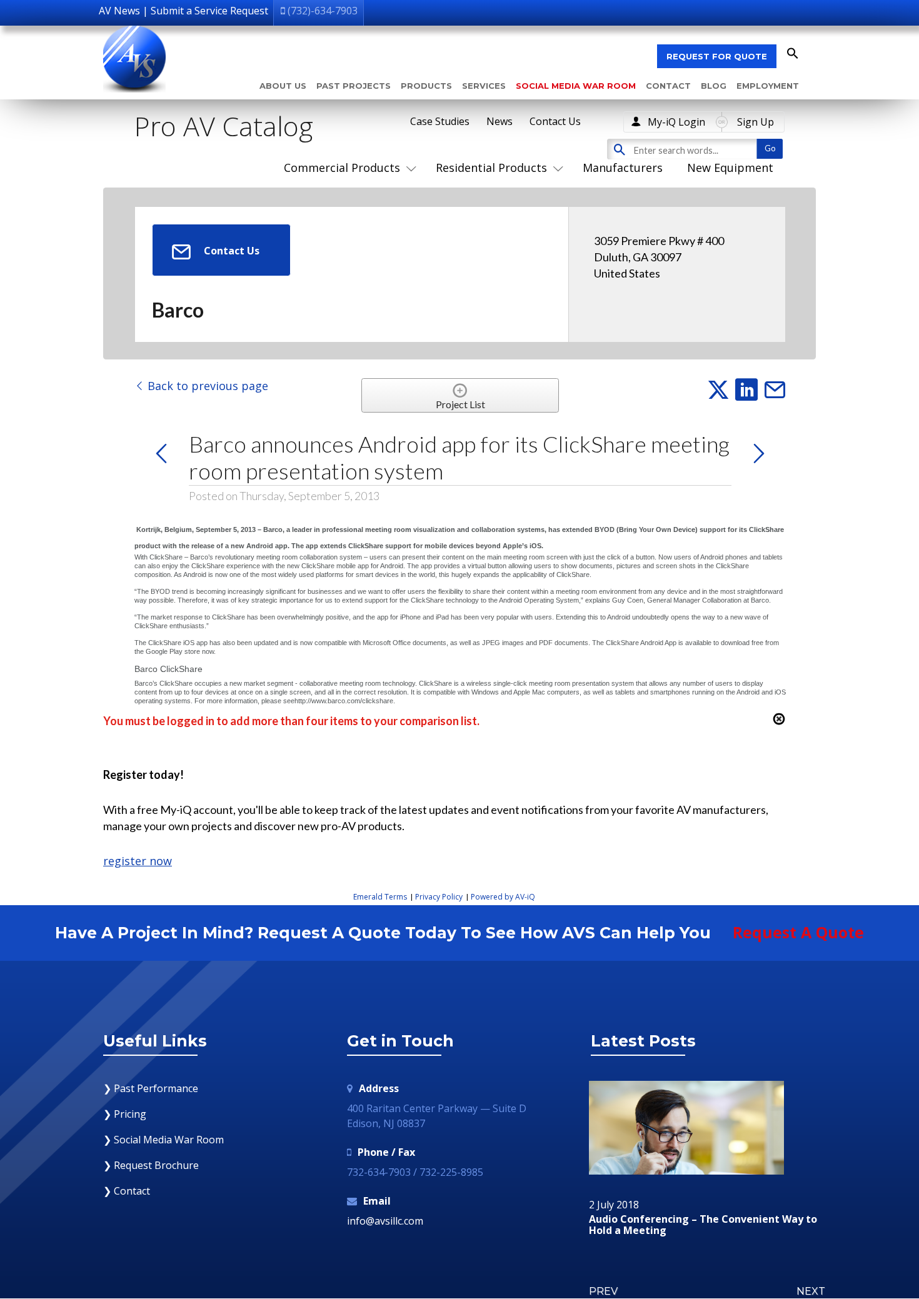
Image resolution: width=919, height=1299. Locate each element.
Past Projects (353, 86)
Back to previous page (206, 385)
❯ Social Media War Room (163, 1139)
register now (137, 860)
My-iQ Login (676, 122)
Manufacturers (623, 167)
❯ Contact (126, 1191)
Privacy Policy (439, 896)
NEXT (810, 1291)
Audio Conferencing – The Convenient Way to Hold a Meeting (703, 1225)
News (499, 121)
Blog (713, 86)
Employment (767, 86)
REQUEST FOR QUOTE (716, 56)
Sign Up (755, 122)
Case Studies (440, 121)
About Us (282, 86)
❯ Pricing (124, 1114)
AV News (119, 11)
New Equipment (730, 167)
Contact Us (555, 121)
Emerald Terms (380, 896)
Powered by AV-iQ (503, 896)
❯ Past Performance (150, 1088)
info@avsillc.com (385, 1221)
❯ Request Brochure (151, 1165)
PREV (603, 1291)
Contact (668, 86)
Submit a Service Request (209, 11)
